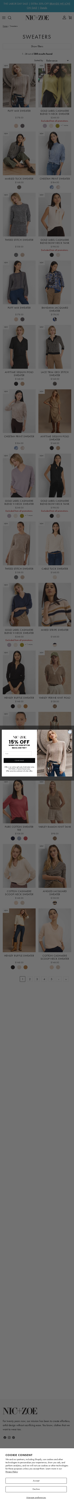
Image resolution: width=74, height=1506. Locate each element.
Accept (36, 1480)
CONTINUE (19, 760)
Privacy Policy (12, 1471)
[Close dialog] (69, 731)
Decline (36, 1489)
